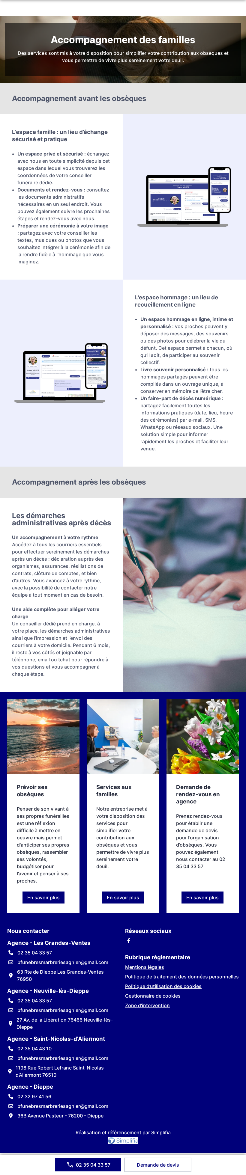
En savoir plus (45, 899)
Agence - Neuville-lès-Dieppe (48, 990)
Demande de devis (158, 1165)
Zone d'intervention (147, 1005)
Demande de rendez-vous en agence (198, 794)
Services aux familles (114, 791)
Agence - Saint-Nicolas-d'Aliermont (56, 1038)
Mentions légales (144, 967)
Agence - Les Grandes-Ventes (49, 942)
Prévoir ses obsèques (32, 791)
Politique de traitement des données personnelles (182, 977)
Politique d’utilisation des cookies (163, 986)
